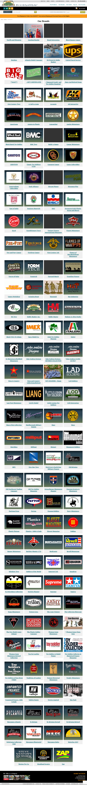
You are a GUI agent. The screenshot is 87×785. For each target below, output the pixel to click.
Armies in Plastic (34, 124)
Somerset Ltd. (53, 571)
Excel (14, 230)
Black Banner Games (73, 40)
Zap (63, 764)
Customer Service (60, 1)
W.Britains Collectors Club (14, 743)
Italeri (73, 337)
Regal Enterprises (53, 40)
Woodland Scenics (43, 764)
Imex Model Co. (33, 337)
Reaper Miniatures (13, 551)
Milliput (34, 447)
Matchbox (13, 447)
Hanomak (53, 297)
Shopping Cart (74, 783)
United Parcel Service (73, 60)
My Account (82, 8)
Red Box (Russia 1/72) (33, 551)
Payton (33, 511)
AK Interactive (73, 104)
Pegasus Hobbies (53, 511)
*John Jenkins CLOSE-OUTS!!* (73, 360)
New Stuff (68, 4)
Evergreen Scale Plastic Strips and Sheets (73, 209)
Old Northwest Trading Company (14, 490)
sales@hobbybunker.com (80, 777)
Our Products (53, 4)
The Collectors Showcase (73, 612)
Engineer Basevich (33, 208)
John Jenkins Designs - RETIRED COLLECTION (53, 360)
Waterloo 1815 (73, 742)
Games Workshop (14, 297)
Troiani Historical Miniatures (53, 679)
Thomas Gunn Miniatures (53, 633)
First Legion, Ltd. (53, 253)
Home (2, 19)
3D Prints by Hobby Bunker (53, 61)
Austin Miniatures (73, 124)
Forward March (53, 276)
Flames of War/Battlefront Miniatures (73, 254)
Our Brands (62, 4)
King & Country (14, 381)
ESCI (53, 208)
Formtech (33, 276)
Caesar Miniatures (73, 144)
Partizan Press (14, 511)
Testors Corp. (33, 612)
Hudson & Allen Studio (73, 317)
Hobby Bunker (8, 3)
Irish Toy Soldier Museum (53, 338)
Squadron (73, 571)
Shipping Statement (60, 783)
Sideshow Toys (14, 571)
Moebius (14, 60)
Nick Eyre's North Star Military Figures (53, 468)
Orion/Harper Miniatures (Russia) (53, 490)
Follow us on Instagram (9, 8)
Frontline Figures (73, 276)
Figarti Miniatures (73, 230)
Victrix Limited (53, 700)
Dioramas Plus (73, 186)
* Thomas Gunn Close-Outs (73, 633)
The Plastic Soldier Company (33, 633)
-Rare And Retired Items (73, 82)
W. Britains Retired (73, 722)
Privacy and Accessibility (48, 783)
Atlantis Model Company (33, 60)
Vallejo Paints (34, 700)
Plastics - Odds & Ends (33, 531)
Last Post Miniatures (14, 403)
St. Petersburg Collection (14, 592)
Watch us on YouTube (12, 8)
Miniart (53, 447)
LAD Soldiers (73, 381)
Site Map (68, 783)
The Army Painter (53, 612)
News (48, 1)
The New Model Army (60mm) (13, 633)
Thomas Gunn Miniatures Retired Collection (14, 656)
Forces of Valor (14, 276)
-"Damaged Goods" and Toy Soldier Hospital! (53, 83)
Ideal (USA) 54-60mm (13, 337)
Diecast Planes (53, 186)
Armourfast (53, 124)
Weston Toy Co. (23, 764)
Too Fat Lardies (33, 654)
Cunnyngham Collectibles (14, 187)
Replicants (53, 551)
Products (5, 19)
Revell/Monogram (73, 551)
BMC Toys (33, 144)
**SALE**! (14, 82)
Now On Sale (82, 4)
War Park (73, 700)
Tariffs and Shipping (14, 40)
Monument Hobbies (73, 447)
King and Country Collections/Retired (33, 382)
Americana (14, 124)
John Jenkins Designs (33, 359)
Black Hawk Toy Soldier (14, 144)
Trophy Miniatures (73, 678)
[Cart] (77, 8)
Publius (73, 531)
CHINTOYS (14, 164)
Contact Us (73, 1)
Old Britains (73, 467)
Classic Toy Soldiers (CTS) (34, 165)
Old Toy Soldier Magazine (33, 490)
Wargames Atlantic (14, 722)
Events (52, 1)
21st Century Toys (14, 104)
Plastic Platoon (14, 531)
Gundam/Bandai (33, 40)
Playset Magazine (53, 531)
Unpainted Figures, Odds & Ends (14, 701)
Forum (67, 1)
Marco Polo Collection (14, 425)
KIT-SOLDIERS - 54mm (53, 381)
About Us (43, 1)
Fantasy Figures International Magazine (53, 231)
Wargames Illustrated (33, 742)
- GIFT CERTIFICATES (33, 82)
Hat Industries (73, 297)
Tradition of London (34, 678)
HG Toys (14, 317)
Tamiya (73, 592)
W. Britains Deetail (53, 722)
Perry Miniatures (73, 511)
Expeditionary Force (34, 230)
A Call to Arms (34, 104)
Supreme (53, 592)
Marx (73, 425)
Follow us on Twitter (7, 8)
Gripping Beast (33, 297)
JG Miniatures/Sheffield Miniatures (14, 360)
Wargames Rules (53, 742)
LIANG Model (33, 403)
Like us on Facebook (4, 8)
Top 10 (75, 4)
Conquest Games (53, 164)
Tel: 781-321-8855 (81, 779)
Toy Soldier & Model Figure (53, 655)
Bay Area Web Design (5, 783)
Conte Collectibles (73, 164)
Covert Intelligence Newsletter (57, 12)
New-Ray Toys (34, 467)
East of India (14, 208)
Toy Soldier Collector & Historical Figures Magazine (73, 656)
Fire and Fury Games (14, 253)
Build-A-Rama (53, 144)
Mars (53, 425)
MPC (14, 467)
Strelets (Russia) (33, 592)
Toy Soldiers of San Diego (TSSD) (14, 679)
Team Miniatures (14, 612)
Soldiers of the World (33, 571)
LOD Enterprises (73, 403)
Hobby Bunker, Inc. (33, 317)
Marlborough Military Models (33, 426)
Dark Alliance (34, 186)
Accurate (53, 104)
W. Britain (33, 722)
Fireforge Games (33, 253)
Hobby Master (53, 317)
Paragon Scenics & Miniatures (73, 490)
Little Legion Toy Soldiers (53, 404)
